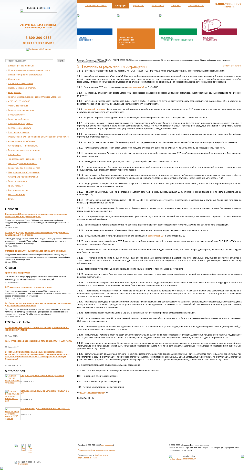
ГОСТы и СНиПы (16, 194)
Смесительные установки (20, 83)
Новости (11, 209)
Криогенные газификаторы (21, 110)
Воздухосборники (16, 115)
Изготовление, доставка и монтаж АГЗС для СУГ (45, 408)
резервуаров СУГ (135, 87)
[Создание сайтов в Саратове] (175, 459)
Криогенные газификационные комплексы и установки (34, 97)
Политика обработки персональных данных (96, 450)
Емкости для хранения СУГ (21, 66)
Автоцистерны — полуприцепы (23, 146)
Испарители (14, 79)
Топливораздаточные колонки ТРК (24, 159)
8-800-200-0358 (38, 38)
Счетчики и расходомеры (20, 123)
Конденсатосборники (18, 119)
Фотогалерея (15, 371)
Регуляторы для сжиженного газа (24, 168)
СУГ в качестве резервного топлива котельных (29, 287)
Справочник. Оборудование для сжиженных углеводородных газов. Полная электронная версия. (36, 215)
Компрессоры (14, 92)
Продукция (90, 60)
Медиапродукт (189, 459)
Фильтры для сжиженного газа (22, 163)
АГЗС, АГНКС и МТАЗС (19, 101)
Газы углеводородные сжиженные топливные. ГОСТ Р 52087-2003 (38, 341)
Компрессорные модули (19, 128)
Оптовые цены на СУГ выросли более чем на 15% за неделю (35, 251)
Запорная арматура (17, 181)
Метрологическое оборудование (23, 172)
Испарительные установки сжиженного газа (29, 70)
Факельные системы (18, 106)
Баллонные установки (18, 132)
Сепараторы (14, 154)
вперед (101, 392)
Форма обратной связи (87, 458)
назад (83, 392)
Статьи (11, 199)
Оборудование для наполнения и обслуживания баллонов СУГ (38, 137)
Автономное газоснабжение (21, 141)
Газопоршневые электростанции (24, 150)
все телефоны (229, 7)
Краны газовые (15, 186)
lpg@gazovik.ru (101, 455)
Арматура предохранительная (23, 177)
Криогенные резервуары (17, 273)
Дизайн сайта (189, 456)
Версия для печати (232, 66)
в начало (92, 392)
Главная (80, 60)
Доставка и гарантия (18, 190)
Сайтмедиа (23, 464)
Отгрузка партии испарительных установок (42, 375)
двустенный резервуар (95, 109)
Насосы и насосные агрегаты (22, 88)
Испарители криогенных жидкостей (25, 75)
